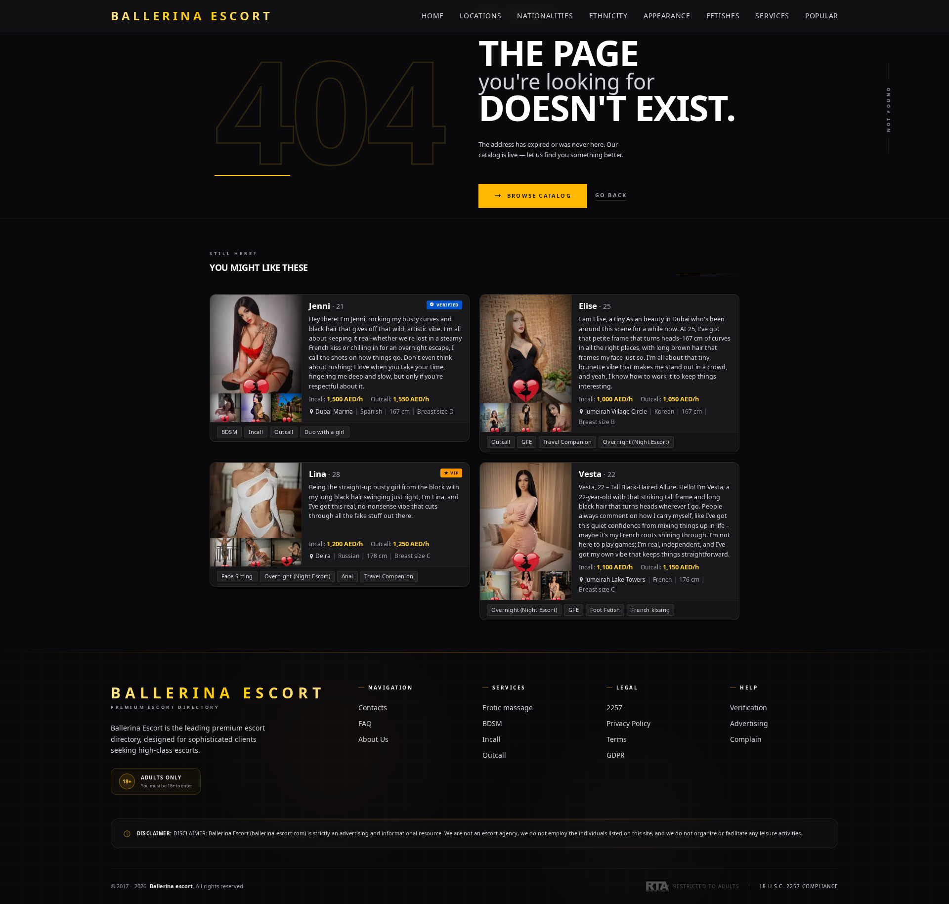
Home (433, 15)
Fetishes (723, 15)
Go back (611, 195)
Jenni (319, 305)
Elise (588, 305)
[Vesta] (609, 541)
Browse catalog (539, 195)
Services (772, 15)
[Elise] (609, 373)
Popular (821, 15)
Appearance (667, 15)
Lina (317, 473)
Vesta (590, 473)
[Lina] (339, 524)
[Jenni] (339, 368)
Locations (480, 15)
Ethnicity (608, 15)
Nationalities (545, 15)
